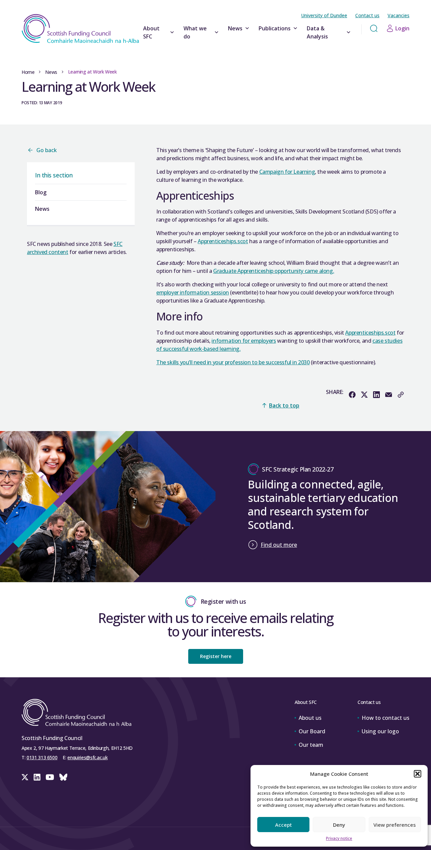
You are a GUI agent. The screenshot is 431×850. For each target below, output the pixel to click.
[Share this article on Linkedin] (376, 394)
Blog (40, 192)
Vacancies (398, 15)
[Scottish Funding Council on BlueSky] (63, 777)
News (235, 28)
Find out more (279, 544)
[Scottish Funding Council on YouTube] (50, 777)
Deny (339, 824)
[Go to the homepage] (80, 28)
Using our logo (380, 731)
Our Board (312, 731)
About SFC (151, 32)
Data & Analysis (317, 32)
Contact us (367, 15)
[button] (417, 773)
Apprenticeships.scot (223, 241)
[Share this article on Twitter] (364, 394)
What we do (195, 32)
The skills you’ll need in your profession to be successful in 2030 (233, 362)
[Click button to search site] (374, 28)
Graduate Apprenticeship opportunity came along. (273, 271)
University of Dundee (324, 15)
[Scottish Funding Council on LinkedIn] (37, 777)
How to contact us (385, 717)
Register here (215, 656)
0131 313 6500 (42, 757)
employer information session (192, 292)
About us (310, 717)
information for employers (243, 340)
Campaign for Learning (287, 171)
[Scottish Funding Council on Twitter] (25, 777)
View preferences (394, 824)
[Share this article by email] (388, 394)
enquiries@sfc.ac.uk (87, 757)
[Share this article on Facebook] (352, 394)
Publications (275, 28)
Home (28, 72)
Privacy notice (339, 838)
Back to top (284, 405)
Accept (283, 824)
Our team (311, 744)
